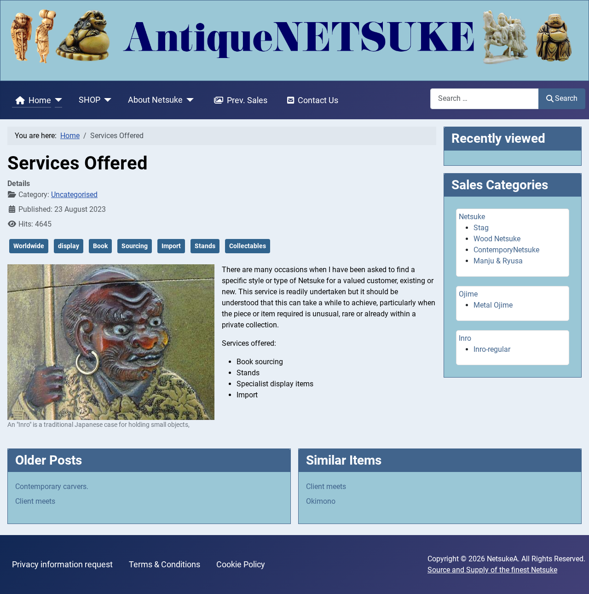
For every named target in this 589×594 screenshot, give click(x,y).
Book (100, 246)
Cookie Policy (240, 564)
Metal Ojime (493, 305)
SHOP (89, 100)
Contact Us (318, 100)
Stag (481, 227)
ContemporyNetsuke (506, 249)
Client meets (35, 501)
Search (566, 98)
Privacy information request (62, 564)
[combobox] (484, 98)
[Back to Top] (573, 577)
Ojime (468, 294)
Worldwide (28, 246)
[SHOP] (106, 100)
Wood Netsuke (497, 238)
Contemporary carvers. (51, 486)
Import (171, 246)
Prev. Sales (247, 100)
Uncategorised (74, 194)
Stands (205, 246)
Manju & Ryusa (498, 260)
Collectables (247, 246)
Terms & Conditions (164, 564)
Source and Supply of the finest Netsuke (492, 569)
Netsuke (472, 216)
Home (40, 100)
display (68, 246)
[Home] (57, 100)
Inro (465, 338)
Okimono (320, 501)
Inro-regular (492, 349)
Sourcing (134, 246)
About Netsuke (155, 100)
